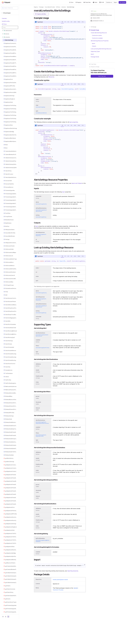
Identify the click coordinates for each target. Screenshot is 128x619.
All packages (7, 13)
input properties (73, 122)
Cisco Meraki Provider (50, 7)
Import (92, 54)
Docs (72, 2)
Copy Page (93, 64)
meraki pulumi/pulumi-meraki (60, 579)
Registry (79, 2)
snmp (37, 382)
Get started (122, 2)
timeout (38, 408)
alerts (37, 202)
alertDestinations (40, 333)
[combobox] (9, 7)
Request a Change (95, 66)
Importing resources (72, 571)
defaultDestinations (41, 208)
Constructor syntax (97, 35)
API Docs (4, 24)
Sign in (115, 2)
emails (37, 370)
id (36, 239)
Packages (41, 7)
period (37, 396)
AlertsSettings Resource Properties (100, 40)
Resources (51, 77)
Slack (96, 2)
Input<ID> (62, 261)
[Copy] (84, 27)
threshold (38, 402)
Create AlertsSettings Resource (99, 32)
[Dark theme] (5, 616)
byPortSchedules (40, 538)
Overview (4, 18)
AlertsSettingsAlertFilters (42, 347)
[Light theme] (3, 616)
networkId (38, 196)
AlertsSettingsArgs (67, 89)
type (37, 351)
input (63, 192)
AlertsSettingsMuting (41, 217)
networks (63, 7)
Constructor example (97, 38)
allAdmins (38, 364)
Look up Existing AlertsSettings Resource (101, 48)
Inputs (93, 43)
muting (37, 215)
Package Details (95, 56)
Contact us (109, 2)
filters (37, 345)
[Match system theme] (8, 616)
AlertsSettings (70, 7)
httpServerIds (39, 376)
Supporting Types (95, 51)
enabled (38, 340)
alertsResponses (40, 232)
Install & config (5, 21)
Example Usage (95, 30)
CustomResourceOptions (41, 112)
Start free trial (102, 76)
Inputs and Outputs (76, 183)
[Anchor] (71, 10)
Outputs (94, 46)
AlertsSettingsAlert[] (41, 204)
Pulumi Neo (88, 2)
